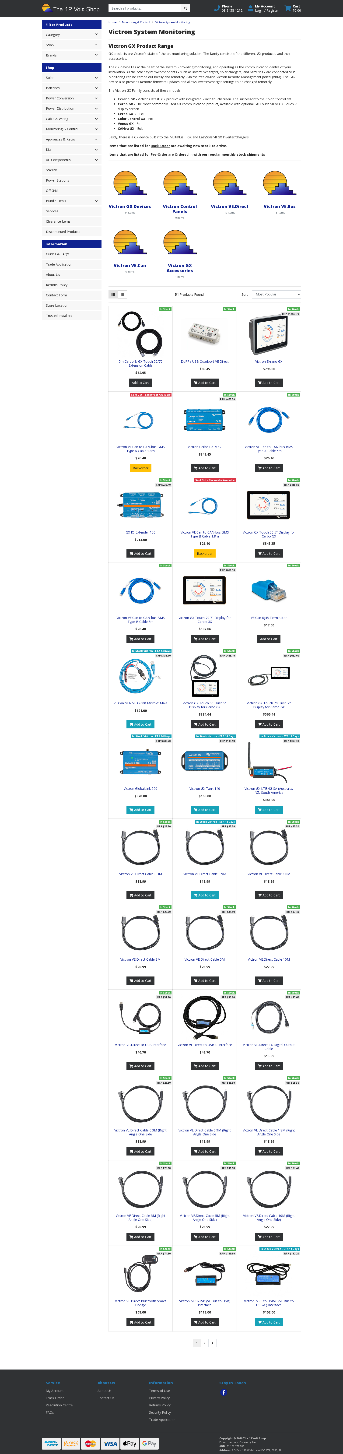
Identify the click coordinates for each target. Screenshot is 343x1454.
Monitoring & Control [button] (62, 129)
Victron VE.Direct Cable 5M (205, 959)
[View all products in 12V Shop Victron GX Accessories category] (180, 241)
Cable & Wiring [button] (57, 118)
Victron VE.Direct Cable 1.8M (269, 874)
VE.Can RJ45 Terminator (269, 617)
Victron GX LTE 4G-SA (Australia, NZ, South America (269, 790)
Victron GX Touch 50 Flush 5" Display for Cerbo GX (205, 705)
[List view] (122, 294)
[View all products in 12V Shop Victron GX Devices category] (130, 182)
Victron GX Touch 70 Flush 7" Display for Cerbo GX (269, 705)
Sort (245, 294)
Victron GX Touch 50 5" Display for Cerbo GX (269, 534)
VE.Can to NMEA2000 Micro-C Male (140, 703)
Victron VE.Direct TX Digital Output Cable (269, 1047)
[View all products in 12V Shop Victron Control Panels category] (180, 182)
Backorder (140, 468)
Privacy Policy (159, 1398)
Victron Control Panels (180, 208)
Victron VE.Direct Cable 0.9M (204, 874)
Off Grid (52, 190)
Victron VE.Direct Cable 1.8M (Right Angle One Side (269, 1132)
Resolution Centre (59, 1405)
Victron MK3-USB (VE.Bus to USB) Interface (204, 1303)
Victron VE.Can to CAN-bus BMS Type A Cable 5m (269, 449)
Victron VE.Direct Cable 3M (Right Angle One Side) (140, 1217)
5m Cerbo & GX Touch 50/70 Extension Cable (140, 363)
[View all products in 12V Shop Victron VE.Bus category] (279, 182)
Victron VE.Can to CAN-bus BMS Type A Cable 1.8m (140, 449)
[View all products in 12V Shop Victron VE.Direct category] (229, 182)
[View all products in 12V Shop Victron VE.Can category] (130, 241)
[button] (228, 8)
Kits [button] (49, 149)
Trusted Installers (59, 315)
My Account (55, 1390)
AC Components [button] (58, 160)
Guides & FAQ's (58, 254)
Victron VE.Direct (229, 206)
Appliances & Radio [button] (60, 139)
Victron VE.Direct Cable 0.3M (140, 874)
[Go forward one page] (212, 1343)
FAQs (50, 1412)
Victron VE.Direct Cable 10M (269, 959)
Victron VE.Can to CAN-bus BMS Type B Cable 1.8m (205, 534)
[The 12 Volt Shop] (72, 8)
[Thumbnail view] (113, 294)
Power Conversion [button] (60, 98)
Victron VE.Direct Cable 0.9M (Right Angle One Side (204, 1132)
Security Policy (160, 1412)
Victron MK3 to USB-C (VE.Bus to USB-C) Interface (269, 1303)
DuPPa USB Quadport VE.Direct (205, 361)
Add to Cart (140, 382)
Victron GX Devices (130, 206)
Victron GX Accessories (180, 267)
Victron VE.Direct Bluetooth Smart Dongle (140, 1303)
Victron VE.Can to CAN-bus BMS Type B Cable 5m (140, 619)
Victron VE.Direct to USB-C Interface (205, 1045)
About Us (53, 274)
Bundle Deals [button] (56, 201)
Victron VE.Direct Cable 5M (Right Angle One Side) (205, 1217)
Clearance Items (58, 221)
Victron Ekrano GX (268, 361)
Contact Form (56, 295)
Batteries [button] (53, 88)
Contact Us (106, 1398)
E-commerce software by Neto (239, 1442)
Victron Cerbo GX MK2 (204, 447)
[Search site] (185, 8)
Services (52, 211)
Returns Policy (56, 285)
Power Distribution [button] (60, 108)
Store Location (57, 305)
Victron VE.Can (130, 265)
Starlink (51, 170)
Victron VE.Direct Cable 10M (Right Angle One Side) (269, 1217)
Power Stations (57, 180)
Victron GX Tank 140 (204, 788)
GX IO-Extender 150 (140, 532)
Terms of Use (159, 1390)
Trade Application (59, 264)
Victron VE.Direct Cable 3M (140, 959)
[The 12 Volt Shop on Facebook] (223, 1392)
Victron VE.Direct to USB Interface (140, 1045)
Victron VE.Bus (280, 206)
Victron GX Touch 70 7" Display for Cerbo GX (204, 619)
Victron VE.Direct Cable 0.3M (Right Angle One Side (140, 1132)
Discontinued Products (63, 231)
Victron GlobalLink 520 (140, 788)
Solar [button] (50, 77)
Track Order (55, 1398)
